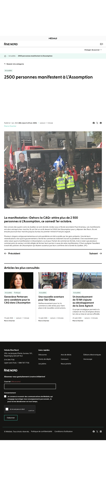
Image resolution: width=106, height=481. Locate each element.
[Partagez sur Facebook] (94, 123)
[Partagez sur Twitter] (97, 123)
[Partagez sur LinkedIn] (101, 123)
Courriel (12, 381)
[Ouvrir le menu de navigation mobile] (102, 44)
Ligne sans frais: (16, 363)
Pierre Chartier (10, 126)
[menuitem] (93, 50)
